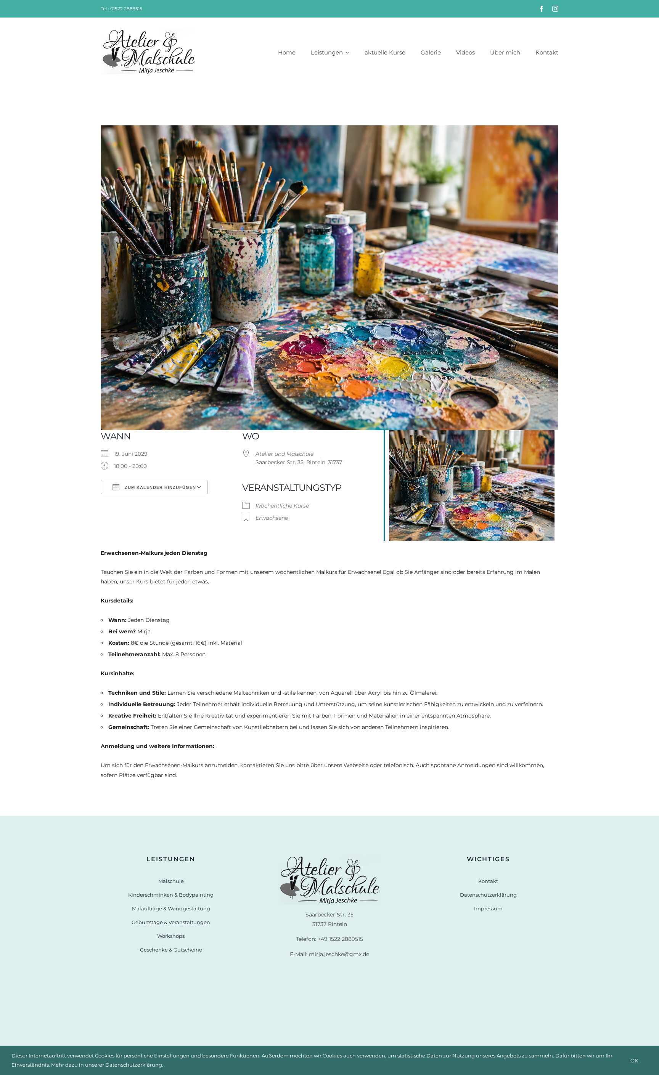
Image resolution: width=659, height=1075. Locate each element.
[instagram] (555, 9)
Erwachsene (272, 517)
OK (634, 1060)
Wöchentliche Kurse (282, 505)
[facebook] (541, 9)
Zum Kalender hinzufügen (159, 487)
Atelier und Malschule (284, 453)
